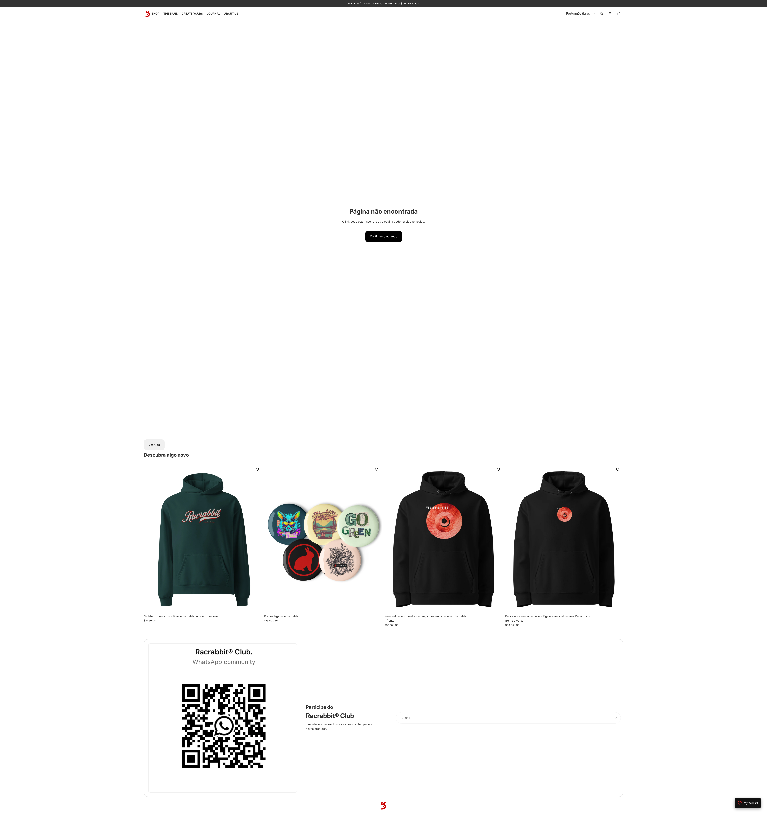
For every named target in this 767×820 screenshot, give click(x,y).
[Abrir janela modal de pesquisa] (601, 13)
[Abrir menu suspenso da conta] (610, 13)
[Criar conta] (615, 718)
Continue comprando (383, 236)
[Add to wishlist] (257, 470)
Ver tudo (154, 444)
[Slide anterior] (150, 538)
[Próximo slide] (256, 538)
